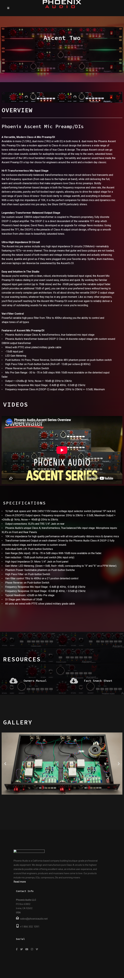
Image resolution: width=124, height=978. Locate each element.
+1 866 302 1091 (29, 926)
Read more (20, 881)
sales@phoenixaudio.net (34, 918)
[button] (59, 793)
